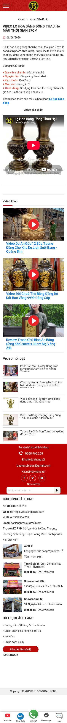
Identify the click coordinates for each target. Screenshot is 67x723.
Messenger (46, 720)
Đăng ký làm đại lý (20, 649)
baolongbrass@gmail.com (33, 465)
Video (21, 19)
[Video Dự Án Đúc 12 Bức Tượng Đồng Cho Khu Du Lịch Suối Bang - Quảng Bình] (33, 224)
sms (59, 721)
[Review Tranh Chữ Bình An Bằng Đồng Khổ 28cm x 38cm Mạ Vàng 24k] (33, 320)
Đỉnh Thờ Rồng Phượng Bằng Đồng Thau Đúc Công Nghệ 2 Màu (40, 416)
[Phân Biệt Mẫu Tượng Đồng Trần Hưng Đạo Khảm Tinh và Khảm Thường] (10, 370)
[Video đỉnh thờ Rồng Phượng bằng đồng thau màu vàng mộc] (10, 403)
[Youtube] (42, 477)
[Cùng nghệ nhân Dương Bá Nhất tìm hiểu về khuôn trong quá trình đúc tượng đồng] (10, 387)
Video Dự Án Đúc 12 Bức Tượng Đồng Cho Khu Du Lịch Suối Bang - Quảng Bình (31, 247)
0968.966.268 (34, 453)
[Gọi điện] (33, 714)
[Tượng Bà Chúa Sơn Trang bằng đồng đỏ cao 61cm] (10, 436)
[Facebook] (24, 477)
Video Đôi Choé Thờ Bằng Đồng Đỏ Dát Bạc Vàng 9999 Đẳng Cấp (32, 296)
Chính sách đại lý (14, 641)
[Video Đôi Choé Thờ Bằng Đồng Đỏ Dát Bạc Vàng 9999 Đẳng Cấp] (33, 274)
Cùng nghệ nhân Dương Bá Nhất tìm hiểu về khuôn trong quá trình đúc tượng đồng (41, 385)
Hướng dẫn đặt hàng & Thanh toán (25, 625)
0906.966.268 (46, 591)
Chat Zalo (20, 721)
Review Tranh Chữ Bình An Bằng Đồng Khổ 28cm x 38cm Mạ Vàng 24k (30, 344)
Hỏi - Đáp (10, 636)
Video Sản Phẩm (39, 19)
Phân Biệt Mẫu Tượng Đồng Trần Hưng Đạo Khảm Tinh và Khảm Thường (39, 369)
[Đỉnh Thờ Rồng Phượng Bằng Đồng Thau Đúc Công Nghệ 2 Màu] (10, 419)
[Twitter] (32, 477)
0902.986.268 (46, 609)
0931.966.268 (46, 571)
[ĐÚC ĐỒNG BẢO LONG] (33, 5)
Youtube (7, 720)
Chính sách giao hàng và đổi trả (23, 630)
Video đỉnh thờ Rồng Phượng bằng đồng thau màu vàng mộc (40, 400)
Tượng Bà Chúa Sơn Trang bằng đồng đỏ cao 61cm (42, 433)
